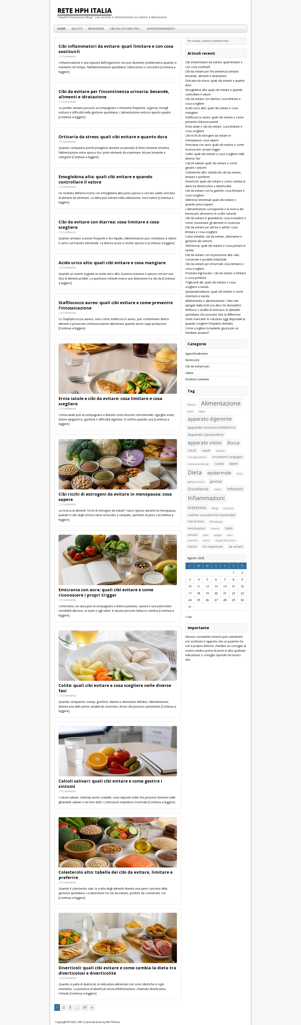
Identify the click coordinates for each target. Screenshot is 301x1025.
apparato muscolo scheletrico (211, 427)
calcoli (192, 450)
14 (224, 586)
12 (207, 586)
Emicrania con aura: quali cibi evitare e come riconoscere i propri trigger (106, 592)
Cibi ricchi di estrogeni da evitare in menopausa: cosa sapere (115, 496)
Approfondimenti (161, 29)
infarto (218, 489)
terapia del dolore (225, 540)
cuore (219, 463)
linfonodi (228, 508)
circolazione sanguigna (227, 457)
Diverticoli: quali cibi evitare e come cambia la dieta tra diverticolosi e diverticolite (117, 970)
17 (189, 593)
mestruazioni (196, 528)
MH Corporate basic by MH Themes (99, 1022)
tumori (192, 546)
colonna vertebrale (198, 464)
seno (229, 535)
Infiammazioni (206, 498)
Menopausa (216, 521)
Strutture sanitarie (197, 379)
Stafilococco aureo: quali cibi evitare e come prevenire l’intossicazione (116, 305)
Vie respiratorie (213, 546)
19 (207, 593)
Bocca (233, 442)
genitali (216, 481)
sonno (206, 540)
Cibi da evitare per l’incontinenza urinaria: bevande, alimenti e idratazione (114, 94)
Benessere (96, 29)
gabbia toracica (196, 481)
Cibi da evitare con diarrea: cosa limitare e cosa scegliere (109, 224)
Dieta (195, 472)
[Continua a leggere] (72, 117)
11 (198, 586)
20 (216, 593)
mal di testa (196, 521)
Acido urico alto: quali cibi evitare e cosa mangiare (112, 262)
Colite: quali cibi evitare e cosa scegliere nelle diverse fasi (115, 688)
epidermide (219, 473)
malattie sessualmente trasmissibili (211, 515)
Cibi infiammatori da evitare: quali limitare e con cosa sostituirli (116, 48)
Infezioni (235, 489)
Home (61, 29)
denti (233, 463)
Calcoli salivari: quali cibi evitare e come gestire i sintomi (110, 783)
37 (84, 1007)
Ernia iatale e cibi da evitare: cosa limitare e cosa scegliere (110, 401)
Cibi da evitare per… (125, 29)
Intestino (197, 507)
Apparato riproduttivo (206, 434)
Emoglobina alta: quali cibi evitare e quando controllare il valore (105, 179)
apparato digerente (210, 418)
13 (216, 586)
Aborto (191, 404)
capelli (206, 450)
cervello (220, 450)
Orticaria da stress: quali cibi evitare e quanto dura (113, 136)
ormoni (192, 535)
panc (205, 535)
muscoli (215, 528)
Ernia (239, 473)
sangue (218, 535)
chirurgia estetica (197, 457)
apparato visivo (205, 442)
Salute (77, 29)
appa (201, 411)
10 (189, 586)
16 (242, 586)
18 (198, 593)
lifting (215, 508)
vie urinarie (236, 546)
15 (233, 586)
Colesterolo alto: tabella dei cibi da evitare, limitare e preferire (116, 874)
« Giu (188, 617)
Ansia (190, 411)
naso (229, 528)
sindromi (192, 540)
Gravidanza (198, 489)
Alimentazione (221, 403)
